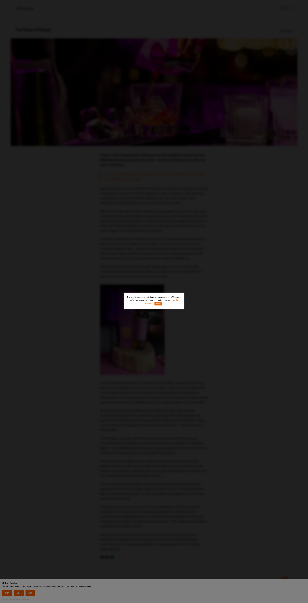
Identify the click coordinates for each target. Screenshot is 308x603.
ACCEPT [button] (158, 303)
